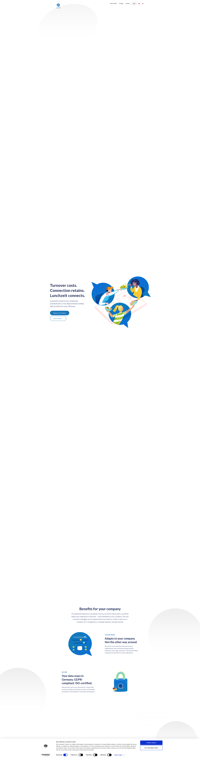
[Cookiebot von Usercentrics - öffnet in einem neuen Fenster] (46, 755)
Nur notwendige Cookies (151, 747)
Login (134, 3)
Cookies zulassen (151, 742)
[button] (59, 313)
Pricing (121, 3)
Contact (128, 3)
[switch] (81, 755)
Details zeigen (118, 755)
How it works (113, 3)
